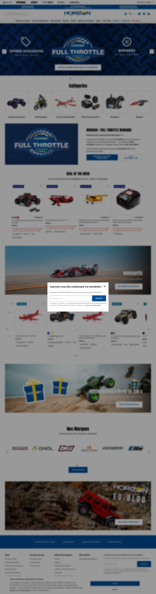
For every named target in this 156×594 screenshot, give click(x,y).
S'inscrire (99, 298)
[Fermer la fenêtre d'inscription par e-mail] (104, 286)
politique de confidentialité (92, 305)
